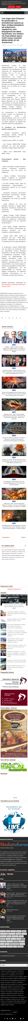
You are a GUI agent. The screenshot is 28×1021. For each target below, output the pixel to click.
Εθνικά (9, 936)
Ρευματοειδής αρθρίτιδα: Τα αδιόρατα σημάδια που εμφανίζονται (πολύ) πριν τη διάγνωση (17, 613)
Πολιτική (7, 943)
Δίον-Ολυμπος (4, 933)
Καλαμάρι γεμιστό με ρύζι (12, 909)
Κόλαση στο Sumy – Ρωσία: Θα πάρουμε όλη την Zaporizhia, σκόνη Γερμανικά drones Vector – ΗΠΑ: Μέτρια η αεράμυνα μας (14, 461)
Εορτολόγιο (15, 797)
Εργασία (3, 938)
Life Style (3, 931)
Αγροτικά (13, 931)
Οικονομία (3, 941)
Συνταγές (22, 943)
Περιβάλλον (21, 941)
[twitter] (7, 1018)
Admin (14, 1014)
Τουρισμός (10, 946)
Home (14, 344)
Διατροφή (24, 933)
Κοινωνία (13, 938)
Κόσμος (18, 938)
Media (8, 931)
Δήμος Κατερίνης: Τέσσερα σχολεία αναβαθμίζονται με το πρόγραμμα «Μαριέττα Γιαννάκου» (15, 640)
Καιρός (7, 938)
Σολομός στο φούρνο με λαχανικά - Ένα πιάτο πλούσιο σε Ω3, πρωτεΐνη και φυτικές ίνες (16, 647)
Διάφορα (18, 933)
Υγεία (15, 946)
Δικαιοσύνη (3, 936)
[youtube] (13, 1018)
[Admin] (18, 1017)
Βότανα (24, 931)
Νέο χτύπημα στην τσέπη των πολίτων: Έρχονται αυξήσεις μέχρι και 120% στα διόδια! (14, 606)
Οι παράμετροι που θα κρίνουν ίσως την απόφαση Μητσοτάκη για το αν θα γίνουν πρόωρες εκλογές (14, 483)
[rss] (15, 1018)
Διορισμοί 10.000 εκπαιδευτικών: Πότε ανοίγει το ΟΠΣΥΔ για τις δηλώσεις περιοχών (16, 667)
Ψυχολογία (20, 946)
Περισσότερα (11, 6)
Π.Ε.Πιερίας (9, 941)
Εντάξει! (18, 6)
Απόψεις (19, 931)
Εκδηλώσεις (15, 936)
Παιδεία (15, 941)
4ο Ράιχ (14, 435)
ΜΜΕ (23, 938)
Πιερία (2, 943)
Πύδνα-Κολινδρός (14, 943)
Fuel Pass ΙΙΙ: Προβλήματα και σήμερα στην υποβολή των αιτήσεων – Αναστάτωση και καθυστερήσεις (16, 626)
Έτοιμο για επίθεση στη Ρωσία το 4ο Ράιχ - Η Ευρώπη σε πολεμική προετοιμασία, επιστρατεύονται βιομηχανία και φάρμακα (14, 439)
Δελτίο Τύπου (12, 933)
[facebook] (5, 1018)
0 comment (20, 45)
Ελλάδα (21, 936)
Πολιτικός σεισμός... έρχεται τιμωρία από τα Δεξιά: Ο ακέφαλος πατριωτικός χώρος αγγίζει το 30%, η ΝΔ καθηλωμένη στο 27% (14, 372)
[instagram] (10, 1018)
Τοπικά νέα (3, 946)
